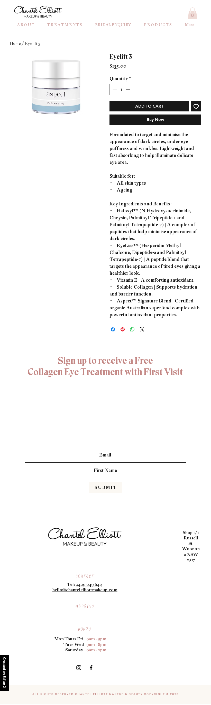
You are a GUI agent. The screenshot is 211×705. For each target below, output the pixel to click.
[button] (192, 13)
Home (15, 43)
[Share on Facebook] (113, 329)
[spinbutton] (121, 89)
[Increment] (128, 89)
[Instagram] (79, 667)
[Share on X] (142, 329)
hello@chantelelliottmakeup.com (84, 590)
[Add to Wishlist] (196, 106)
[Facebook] (91, 667)
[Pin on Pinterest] (123, 329)
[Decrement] (114, 89)
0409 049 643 (89, 584)
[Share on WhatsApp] (132, 329)
